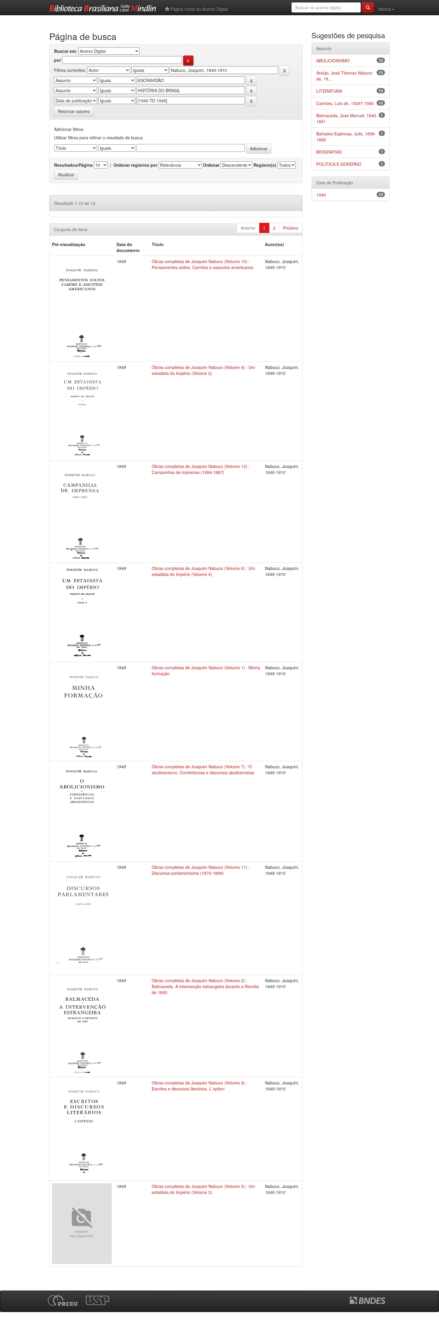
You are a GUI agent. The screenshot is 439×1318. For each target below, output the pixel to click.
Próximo (290, 228)
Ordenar (211, 165)
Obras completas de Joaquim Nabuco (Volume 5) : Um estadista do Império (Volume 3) (203, 1189)
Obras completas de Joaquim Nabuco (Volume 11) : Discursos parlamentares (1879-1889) (201, 870)
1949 (321, 195)
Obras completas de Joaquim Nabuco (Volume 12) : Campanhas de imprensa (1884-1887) (201, 469)
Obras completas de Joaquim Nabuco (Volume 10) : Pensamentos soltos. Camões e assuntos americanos (202, 264)
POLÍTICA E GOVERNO (338, 164)
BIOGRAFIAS (329, 152)
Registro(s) (265, 165)
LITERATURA (329, 91)
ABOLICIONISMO (333, 61)
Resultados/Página (73, 165)
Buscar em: (65, 51)
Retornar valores (74, 111)
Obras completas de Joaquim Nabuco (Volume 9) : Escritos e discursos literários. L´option (199, 1086)
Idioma (384, 9)
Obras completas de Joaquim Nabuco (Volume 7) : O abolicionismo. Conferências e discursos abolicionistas (203, 769)
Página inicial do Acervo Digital (198, 9)
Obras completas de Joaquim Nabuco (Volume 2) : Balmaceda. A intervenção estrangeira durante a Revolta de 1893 (205, 986)
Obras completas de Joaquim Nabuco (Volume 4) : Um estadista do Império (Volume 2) (203, 370)
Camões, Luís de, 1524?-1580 (345, 103)
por (57, 60)
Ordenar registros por (135, 165)
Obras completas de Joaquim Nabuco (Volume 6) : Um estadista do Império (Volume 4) (203, 571)
